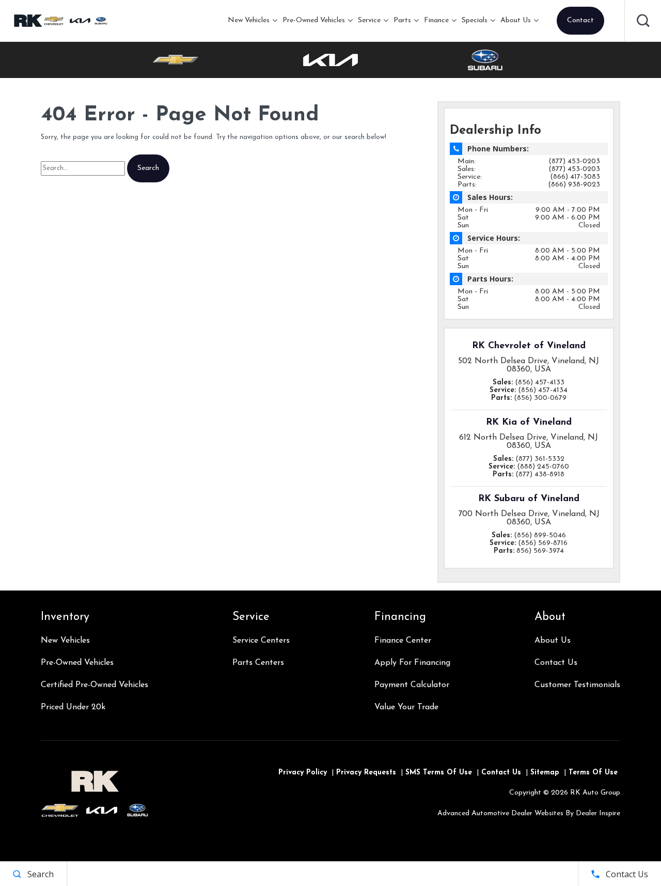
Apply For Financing (412, 663)
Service (369, 20)
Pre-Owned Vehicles (313, 20)
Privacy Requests (366, 772)
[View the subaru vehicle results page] (485, 59)
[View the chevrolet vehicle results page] (176, 59)
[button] (643, 21)
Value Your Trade (406, 707)
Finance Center (402, 640)
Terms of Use (593, 772)
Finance (436, 20)
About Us (515, 20)
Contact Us (555, 663)
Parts (402, 20)
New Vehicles (249, 20)
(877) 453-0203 (574, 161)
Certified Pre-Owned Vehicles (94, 685)
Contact (580, 20)
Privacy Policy (302, 772)
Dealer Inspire (598, 813)
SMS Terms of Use (438, 772)
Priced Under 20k (73, 707)
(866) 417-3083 (575, 177)
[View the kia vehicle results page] (330, 60)
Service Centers (261, 640)
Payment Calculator (411, 685)
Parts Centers (258, 663)
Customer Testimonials (577, 685)
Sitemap (544, 772)
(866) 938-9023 (574, 185)
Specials (474, 20)
